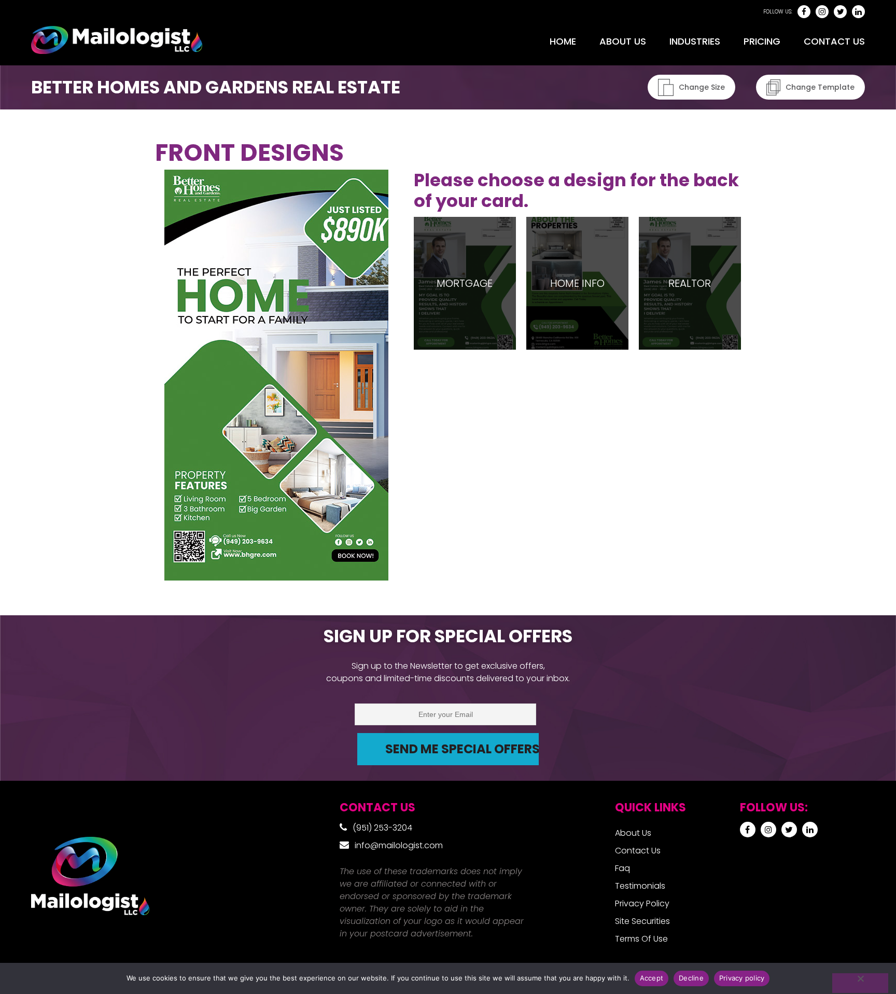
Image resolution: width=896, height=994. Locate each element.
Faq (622, 868)
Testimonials (640, 886)
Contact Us (834, 41)
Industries (694, 41)
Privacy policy (742, 978)
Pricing (762, 41)
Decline (691, 978)
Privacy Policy (642, 903)
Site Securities (642, 921)
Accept (652, 978)
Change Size (702, 87)
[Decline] (860, 983)
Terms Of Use (641, 939)
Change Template (820, 87)
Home (563, 41)
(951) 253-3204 (382, 828)
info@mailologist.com (399, 845)
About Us (622, 41)
